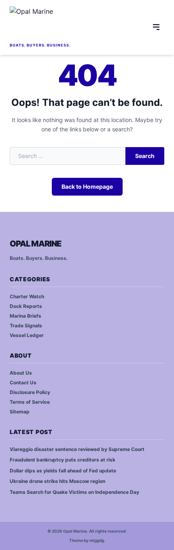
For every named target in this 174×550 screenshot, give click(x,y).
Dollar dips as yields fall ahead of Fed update (63, 471)
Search (145, 155)
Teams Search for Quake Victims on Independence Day (74, 492)
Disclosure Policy (30, 392)
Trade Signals (26, 325)
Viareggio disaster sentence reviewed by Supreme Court (77, 449)
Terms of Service (30, 402)
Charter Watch (27, 296)
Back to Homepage (87, 186)
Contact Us (23, 382)
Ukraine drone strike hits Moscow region (57, 481)
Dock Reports (26, 306)
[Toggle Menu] (156, 27)
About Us (21, 373)
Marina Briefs (25, 316)
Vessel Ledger (27, 335)
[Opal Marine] (67, 23)
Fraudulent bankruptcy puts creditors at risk (62, 460)
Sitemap (20, 412)
